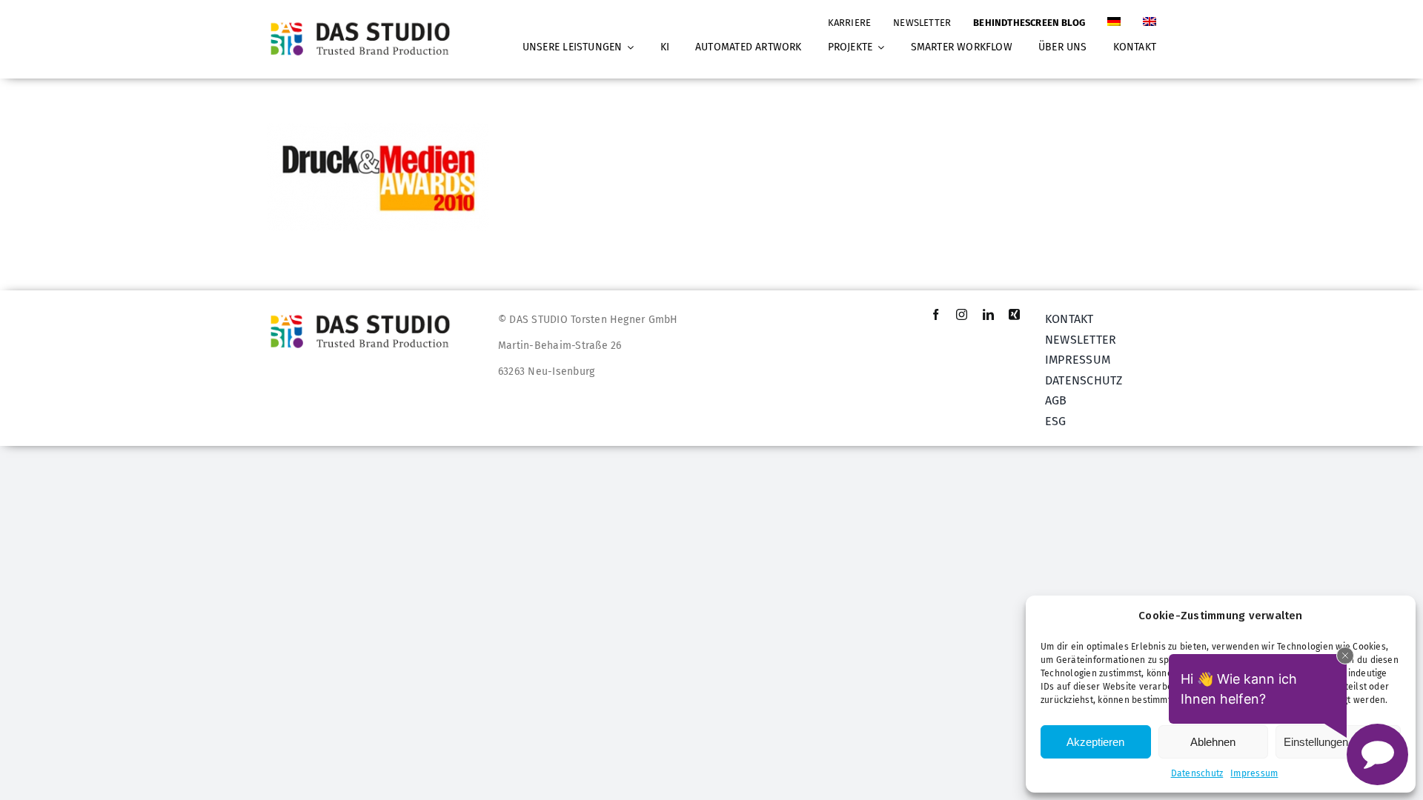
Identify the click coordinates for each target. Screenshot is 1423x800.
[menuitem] (1114, 15)
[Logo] (364, 22)
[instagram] (961, 314)
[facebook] (935, 314)
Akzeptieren (1095, 742)
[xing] (1014, 314)
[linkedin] (988, 314)
